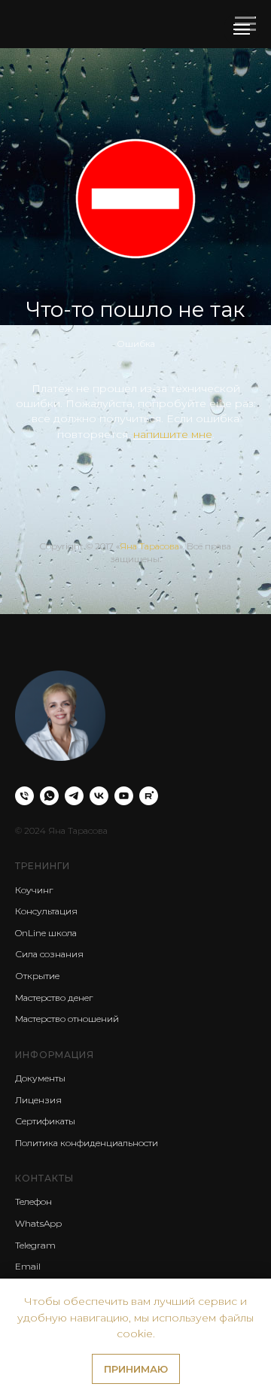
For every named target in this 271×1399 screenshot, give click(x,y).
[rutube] (148, 795)
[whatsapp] (49, 795)
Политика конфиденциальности (86, 1142)
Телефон (33, 1201)
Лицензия (38, 1100)
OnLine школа (46, 932)
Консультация (46, 911)
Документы (40, 1078)
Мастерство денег (54, 997)
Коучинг (34, 890)
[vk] (99, 795)
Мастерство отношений (67, 1018)
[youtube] (123, 795)
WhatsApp (38, 1223)
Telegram (35, 1245)
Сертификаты (45, 1121)
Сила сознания (49, 954)
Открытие (37, 975)
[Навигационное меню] (241, 29)
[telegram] (74, 795)
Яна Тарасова (149, 546)
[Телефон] (24, 795)
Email (28, 1266)
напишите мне (172, 434)
